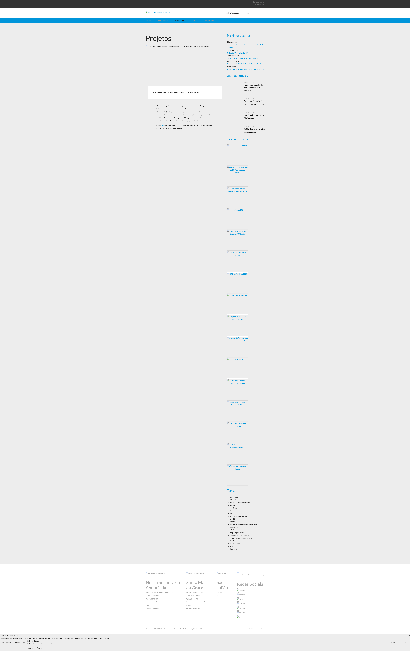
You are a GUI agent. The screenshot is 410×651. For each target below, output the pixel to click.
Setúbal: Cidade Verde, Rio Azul (241, 502)
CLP (231, 546)
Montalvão (234, 500)
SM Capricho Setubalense (239, 535)
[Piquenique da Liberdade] (237, 304)
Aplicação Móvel (259, 2)
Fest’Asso (233, 549)
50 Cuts (233, 530)
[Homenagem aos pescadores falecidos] (237, 389)
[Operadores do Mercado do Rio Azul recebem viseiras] (237, 176)
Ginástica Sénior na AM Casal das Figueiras (242, 58)
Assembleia (209, 20)
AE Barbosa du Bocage (238, 516)
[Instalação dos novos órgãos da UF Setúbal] (237, 240)
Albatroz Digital (198, 629)
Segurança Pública (237, 533)
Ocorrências (260, 4)
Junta (194, 20)
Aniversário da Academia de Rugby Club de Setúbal (245, 69)
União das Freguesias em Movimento (243, 524)
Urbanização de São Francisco (241, 538)
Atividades (179, 20)
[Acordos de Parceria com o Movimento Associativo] (237, 346)
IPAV (232, 513)
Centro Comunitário (237, 541)
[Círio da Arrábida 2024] (237, 282)
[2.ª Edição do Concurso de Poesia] (237, 475)
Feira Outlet (234, 527)
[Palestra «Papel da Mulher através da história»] (237, 197)
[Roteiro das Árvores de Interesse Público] (237, 411)
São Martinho (235, 543)
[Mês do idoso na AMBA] (237, 154)
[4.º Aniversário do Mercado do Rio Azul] (237, 453)
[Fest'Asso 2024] (237, 218)
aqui (163, 125)
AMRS (232, 519)
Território (162, 20)
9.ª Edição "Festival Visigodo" (237, 53)
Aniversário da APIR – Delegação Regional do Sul (244, 64)
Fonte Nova (234, 511)
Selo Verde (234, 497)
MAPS (232, 522)
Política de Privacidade (256, 629)
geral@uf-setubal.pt (232, 13)
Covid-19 (233, 505)
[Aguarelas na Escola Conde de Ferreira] (237, 325)
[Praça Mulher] (237, 368)
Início (148, 20)
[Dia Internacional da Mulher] (237, 261)
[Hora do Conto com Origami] (237, 432)
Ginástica (233, 508)
